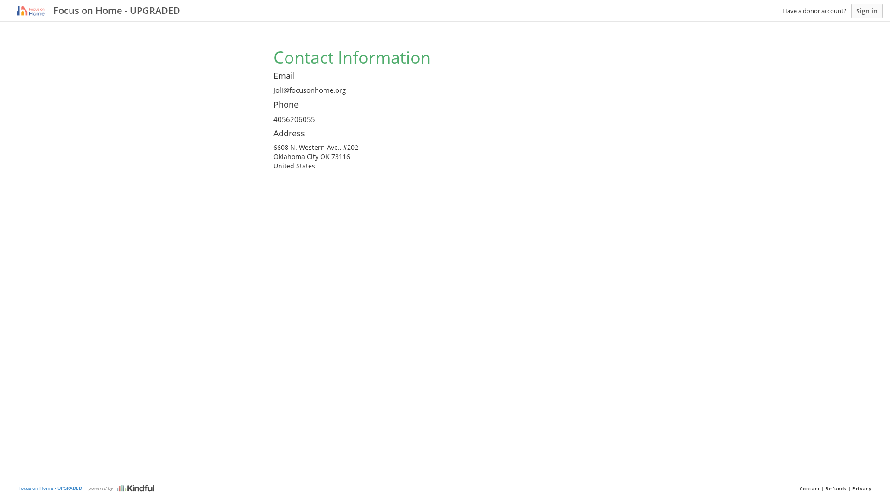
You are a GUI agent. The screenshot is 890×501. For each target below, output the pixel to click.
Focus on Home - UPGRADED (50, 488)
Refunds (836, 488)
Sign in (866, 10)
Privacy (861, 488)
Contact (810, 488)
